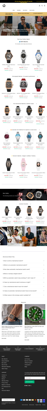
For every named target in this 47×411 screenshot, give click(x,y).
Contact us (4, 375)
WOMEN (19, 10)
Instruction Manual (6, 390)
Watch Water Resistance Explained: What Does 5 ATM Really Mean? (12, 327)
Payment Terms (38, 404)
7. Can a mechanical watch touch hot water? (15, 286)
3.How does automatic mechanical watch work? (16, 269)
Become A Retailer (29, 360)
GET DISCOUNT (29, 381)
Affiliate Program (28, 362)
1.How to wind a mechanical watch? (13, 260)
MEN (14, 10)
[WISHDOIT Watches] (4, 5)
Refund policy (31, 404)
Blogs (26, 366)
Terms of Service (25, 404)
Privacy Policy (5, 382)
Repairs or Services (6, 384)
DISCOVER (32, 10)
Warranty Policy (5, 380)
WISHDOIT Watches (8, 402)
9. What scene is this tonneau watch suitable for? (17, 295)
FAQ (2, 388)
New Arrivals (4, 364)
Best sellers (4, 362)
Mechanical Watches (6, 366)
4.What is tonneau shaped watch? (12, 273)
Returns (3, 378)
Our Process (27, 358)
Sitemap (43, 404)
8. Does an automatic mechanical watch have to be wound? (20, 291)
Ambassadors (28, 364)
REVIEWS (25, 10)
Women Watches (5, 360)
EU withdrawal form (6, 386)
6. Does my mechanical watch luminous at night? (16, 282)
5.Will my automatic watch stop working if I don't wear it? (19, 278)
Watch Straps (5, 368)
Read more (4, 338)
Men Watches (5, 358)
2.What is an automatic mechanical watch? (15, 265)
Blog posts (23, 302)
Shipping (4, 376)
